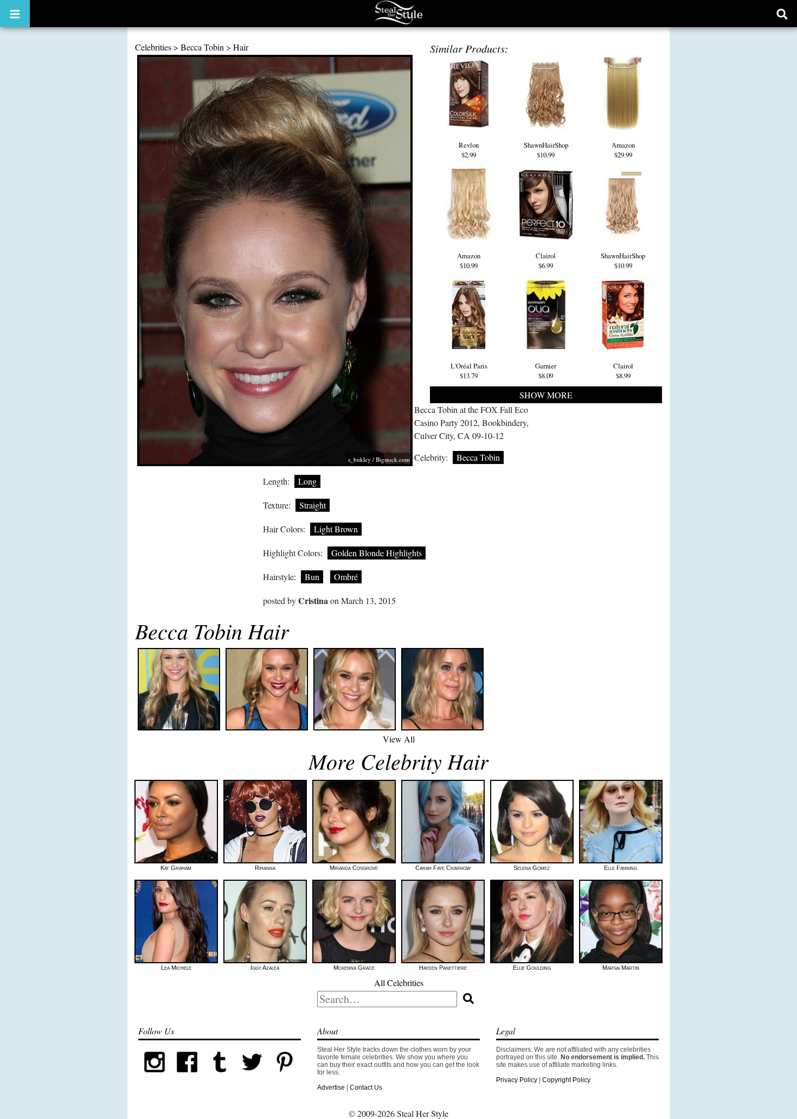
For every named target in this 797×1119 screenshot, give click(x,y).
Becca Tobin (202, 47)
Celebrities (153, 47)
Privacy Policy (516, 1080)
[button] (15, 13)
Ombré (346, 576)
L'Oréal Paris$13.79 (469, 370)
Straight (312, 505)
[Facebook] (187, 1076)
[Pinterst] (284, 1076)
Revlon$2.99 (469, 150)
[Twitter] (252, 1076)
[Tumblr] (219, 1076)
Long (307, 481)
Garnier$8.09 (545, 370)
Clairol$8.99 (623, 370)
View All (399, 739)
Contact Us (366, 1087)
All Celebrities (398, 982)
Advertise (331, 1087)
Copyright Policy (566, 1080)
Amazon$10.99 (468, 260)
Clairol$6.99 (546, 260)
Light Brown (336, 529)
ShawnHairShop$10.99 (546, 150)
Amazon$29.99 (623, 150)
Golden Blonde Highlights (376, 552)
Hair (240, 47)
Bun (312, 576)
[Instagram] (154, 1076)
